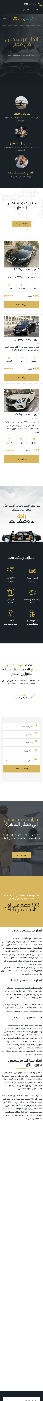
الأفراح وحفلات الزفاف (21, 172)
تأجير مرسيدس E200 (26, 269)
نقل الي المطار (21, 113)
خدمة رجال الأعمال (21, 143)
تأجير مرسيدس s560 (27, 414)
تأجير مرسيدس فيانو (27, 339)
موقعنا (32, 684)
